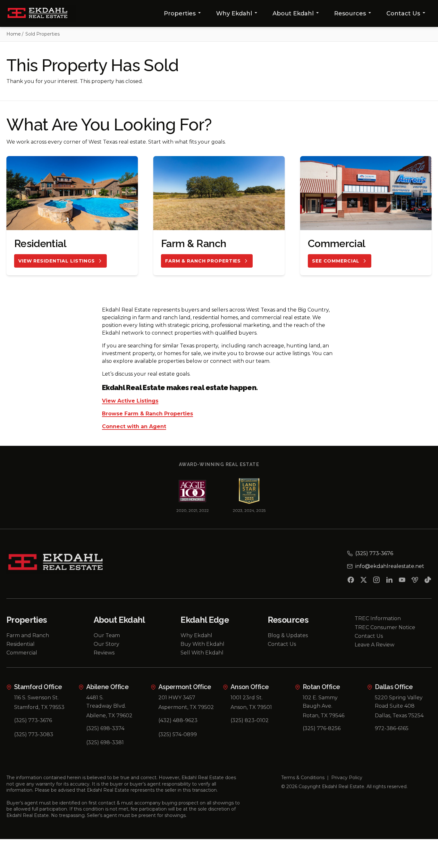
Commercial (21, 653)
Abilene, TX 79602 (109, 715)
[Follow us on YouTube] (402, 581)
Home (13, 34)
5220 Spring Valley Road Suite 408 (399, 702)
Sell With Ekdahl (202, 653)
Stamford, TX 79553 (39, 707)
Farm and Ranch (27, 635)
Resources (350, 13)
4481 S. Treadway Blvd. (106, 702)
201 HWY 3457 (176, 698)
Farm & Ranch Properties (203, 261)
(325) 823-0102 (250, 720)
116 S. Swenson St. (36, 698)
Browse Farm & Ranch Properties (147, 414)
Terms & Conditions (302, 777)
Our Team (107, 635)
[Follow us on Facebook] (351, 581)
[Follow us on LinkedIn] (389, 581)
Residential (20, 644)
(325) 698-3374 (105, 728)
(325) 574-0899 (177, 734)
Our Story (106, 644)
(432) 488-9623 (178, 720)
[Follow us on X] (363, 581)
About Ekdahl (293, 13)
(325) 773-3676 (33, 720)
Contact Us (403, 13)
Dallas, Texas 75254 (399, 715)
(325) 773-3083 (33, 734)
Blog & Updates (288, 635)
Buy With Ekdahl (202, 644)
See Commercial (335, 261)
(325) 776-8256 (322, 728)
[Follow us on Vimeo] (415, 581)
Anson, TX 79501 (251, 707)
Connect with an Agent (134, 426)
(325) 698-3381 (105, 742)
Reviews (104, 653)
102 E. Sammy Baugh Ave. (320, 702)
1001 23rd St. (247, 698)
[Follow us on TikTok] (428, 581)
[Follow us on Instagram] (376, 581)
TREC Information (378, 618)
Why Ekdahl (234, 13)
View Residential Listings (56, 261)
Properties (180, 13)
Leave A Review (374, 645)
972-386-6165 (392, 728)
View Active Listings (130, 401)
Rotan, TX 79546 (323, 715)
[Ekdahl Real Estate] (41, 13)
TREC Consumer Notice (385, 627)
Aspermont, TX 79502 (186, 707)
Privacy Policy (346, 777)
